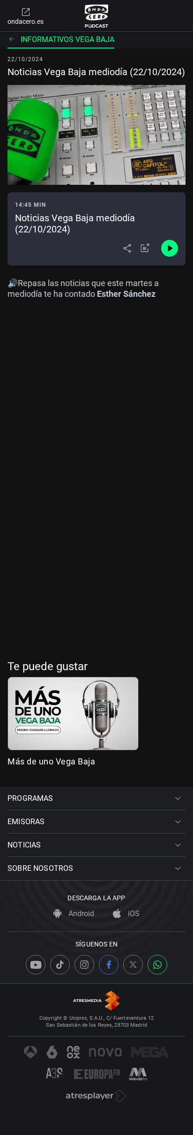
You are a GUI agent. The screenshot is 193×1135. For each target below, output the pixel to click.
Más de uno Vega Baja (51, 761)
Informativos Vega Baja (67, 39)
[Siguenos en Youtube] (35, 964)
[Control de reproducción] (169, 248)
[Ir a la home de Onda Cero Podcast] (96, 16)
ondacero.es (25, 21)
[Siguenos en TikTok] (60, 964)
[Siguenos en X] (133, 964)
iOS (133, 913)
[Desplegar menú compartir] (127, 248)
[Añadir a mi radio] (145, 248)
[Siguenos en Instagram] (84, 964)
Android (80, 913)
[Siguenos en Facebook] (109, 964)
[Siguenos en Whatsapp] (157, 964)
